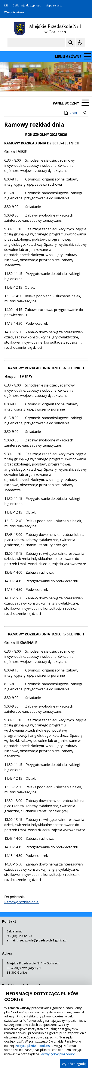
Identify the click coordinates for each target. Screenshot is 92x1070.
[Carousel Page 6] (62, 83)
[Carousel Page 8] (70, 83)
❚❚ (8, 83)
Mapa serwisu (54, 5)
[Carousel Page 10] (78, 83)
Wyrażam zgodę (74, 1063)
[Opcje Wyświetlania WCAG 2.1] (80, 42)
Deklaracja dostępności (27, 5)
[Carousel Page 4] (54, 83)
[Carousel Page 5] (58, 83)
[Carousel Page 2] (46, 83)
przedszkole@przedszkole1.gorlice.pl (42, 940)
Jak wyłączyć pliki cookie (57, 1054)
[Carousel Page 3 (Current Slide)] (50, 83)
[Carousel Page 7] (66, 83)
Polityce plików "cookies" (33, 1045)
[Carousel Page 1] (42, 83)
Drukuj (73, 113)
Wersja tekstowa (14, 12)
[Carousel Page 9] (74, 83)
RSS (6, 5)
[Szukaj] (70, 42)
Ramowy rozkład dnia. (21, 902)
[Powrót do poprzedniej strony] (85, 112)
